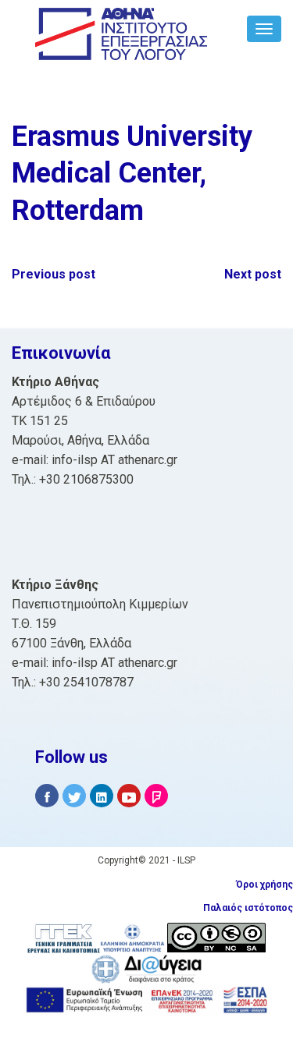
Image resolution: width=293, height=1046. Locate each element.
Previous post (53, 274)
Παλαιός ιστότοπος (248, 907)
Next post (252, 274)
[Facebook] (47, 796)
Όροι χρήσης (264, 884)
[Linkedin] (101, 796)
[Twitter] (74, 796)
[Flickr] (156, 796)
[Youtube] (129, 796)
